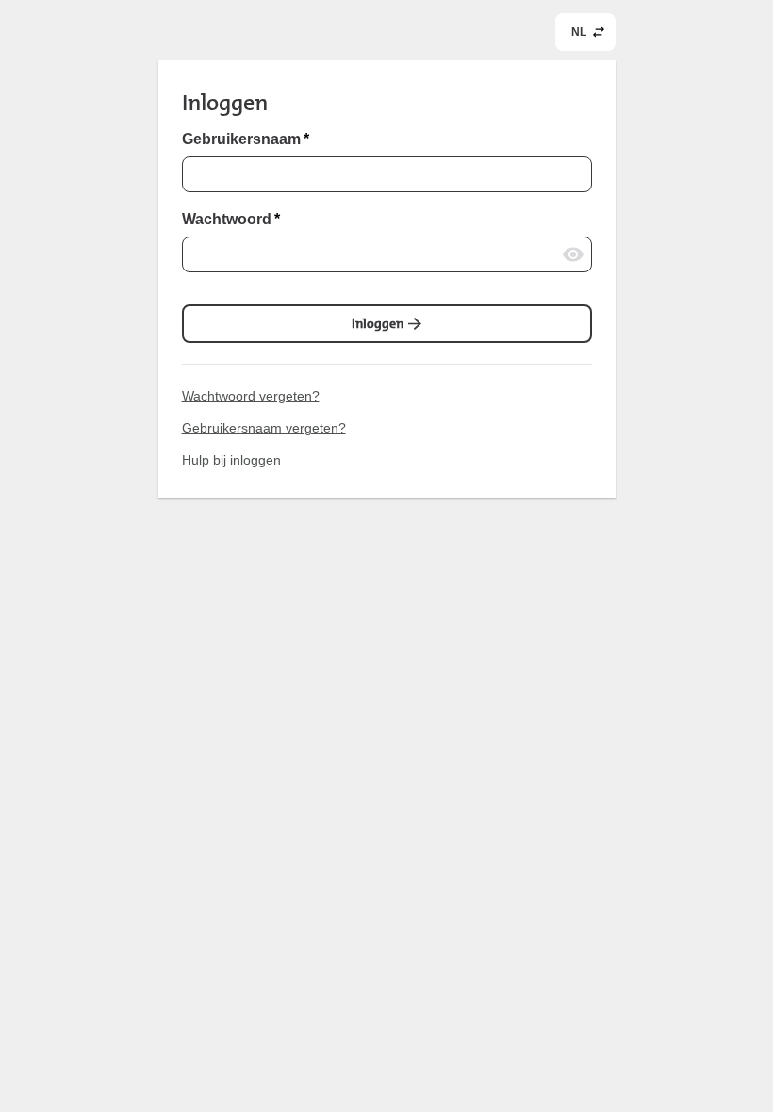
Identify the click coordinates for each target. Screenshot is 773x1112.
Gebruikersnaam (245, 139)
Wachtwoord (231, 219)
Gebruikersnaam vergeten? (264, 427)
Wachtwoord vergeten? (251, 395)
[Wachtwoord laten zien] (573, 254)
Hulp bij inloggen (231, 459)
